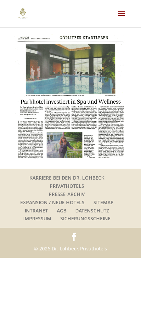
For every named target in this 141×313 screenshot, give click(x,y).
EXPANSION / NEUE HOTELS (52, 202)
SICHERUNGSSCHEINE (85, 218)
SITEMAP (103, 202)
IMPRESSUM (37, 218)
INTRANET (36, 210)
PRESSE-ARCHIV (67, 194)
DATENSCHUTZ (92, 210)
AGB (61, 210)
